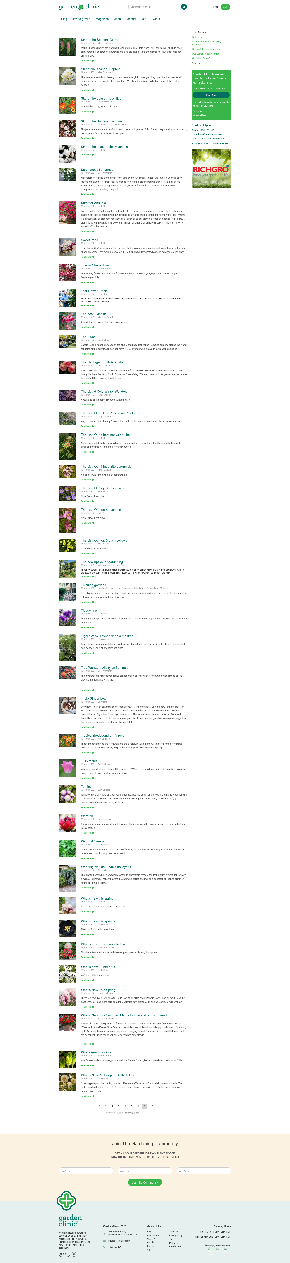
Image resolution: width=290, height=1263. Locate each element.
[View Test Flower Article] (67, 298)
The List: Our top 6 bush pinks (102, 509)
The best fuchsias (94, 313)
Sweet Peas (89, 239)
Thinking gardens (93, 584)
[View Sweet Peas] (67, 247)
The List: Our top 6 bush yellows (104, 540)
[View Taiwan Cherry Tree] (67, 272)
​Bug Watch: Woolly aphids (205, 53)
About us (173, 1232)
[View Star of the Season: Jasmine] (67, 128)
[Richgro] (211, 169)
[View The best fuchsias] (67, 321)
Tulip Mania (89, 761)
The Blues (88, 336)
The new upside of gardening (102, 561)
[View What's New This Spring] (67, 997)
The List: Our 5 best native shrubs (105, 434)
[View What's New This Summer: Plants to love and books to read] (67, 1022)
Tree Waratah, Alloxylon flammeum (106, 667)
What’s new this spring (97, 898)
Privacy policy (175, 1235)
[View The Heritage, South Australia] (67, 367)
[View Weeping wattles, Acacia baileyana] (67, 878)
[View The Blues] (67, 341)
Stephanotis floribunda (97, 169)
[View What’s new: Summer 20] (67, 974)
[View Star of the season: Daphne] (67, 76)
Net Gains (197, 37)
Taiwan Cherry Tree (95, 265)
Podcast (130, 18)
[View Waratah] (67, 823)
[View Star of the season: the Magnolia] (67, 154)
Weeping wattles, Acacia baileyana (106, 866)
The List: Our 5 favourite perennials (106, 466)
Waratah (87, 815)
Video (117, 18)
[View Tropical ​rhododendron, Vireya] (67, 740)
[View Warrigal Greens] (67, 848)
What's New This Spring (98, 989)
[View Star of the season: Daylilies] (67, 105)
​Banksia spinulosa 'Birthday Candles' (206, 43)
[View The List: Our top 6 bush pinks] (67, 520)
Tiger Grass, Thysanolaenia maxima (107, 635)
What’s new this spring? (98, 921)
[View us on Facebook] (67, 1254)
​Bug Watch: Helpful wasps (206, 49)
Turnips (86, 786)
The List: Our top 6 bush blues (102, 488)
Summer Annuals (93, 202)
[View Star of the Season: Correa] (67, 47)
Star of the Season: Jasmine (101, 121)
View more (196, 63)
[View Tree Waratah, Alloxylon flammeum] (67, 672)
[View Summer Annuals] (67, 212)
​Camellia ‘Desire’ (201, 58)
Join (225, 6)
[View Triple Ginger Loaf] (67, 705)
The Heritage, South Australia (102, 362)
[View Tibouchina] (67, 617)
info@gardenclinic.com (119, 1241)
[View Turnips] (67, 794)
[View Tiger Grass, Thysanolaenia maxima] (67, 647)
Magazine (102, 18)
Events (155, 18)
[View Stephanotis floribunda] (67, 174)
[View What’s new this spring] (67, 905)
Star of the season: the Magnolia (104, 146)
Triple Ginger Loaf (94, 698)
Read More (86, 60)
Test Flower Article (94, 290)
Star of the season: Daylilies (101, 98)
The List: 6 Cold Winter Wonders (104, 391)
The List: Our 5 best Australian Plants (108, 413)
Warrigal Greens (92, 841)
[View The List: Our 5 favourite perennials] (67, 471)
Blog (64, 18)
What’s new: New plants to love (103, 944)
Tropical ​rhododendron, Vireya (102, 735)
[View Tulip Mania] (67, 768)
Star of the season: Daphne (101, 68)
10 (152, 1106)
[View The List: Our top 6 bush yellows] (67, 545)
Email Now (211, 95)
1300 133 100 (114, 1247)
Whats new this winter (97, 1052)
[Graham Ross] (79, 7)
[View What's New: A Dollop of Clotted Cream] (67, 1082)
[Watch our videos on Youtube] (74, 1254)
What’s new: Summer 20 (98, 966)
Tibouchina (89, 610)
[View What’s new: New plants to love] (67, 951)
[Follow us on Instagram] (61, 1254)
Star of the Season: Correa (100, 39)
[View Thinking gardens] (67, 592)
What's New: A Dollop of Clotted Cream (109, 1075)
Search (186, 6)
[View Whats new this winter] (67, 1059)
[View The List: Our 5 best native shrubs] (67, 446)
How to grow (80, 18)
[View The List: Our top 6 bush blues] (67, 493)
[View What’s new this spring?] (67, 928)
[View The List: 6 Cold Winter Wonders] (67, 395)
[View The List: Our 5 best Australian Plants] (67, 418)
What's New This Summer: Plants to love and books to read (124, 1015)
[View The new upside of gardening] (67, 569)
